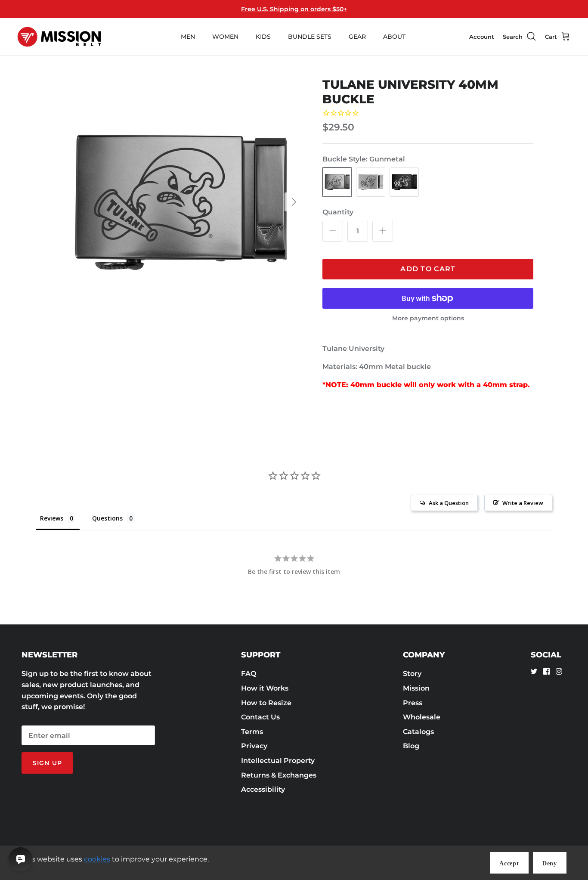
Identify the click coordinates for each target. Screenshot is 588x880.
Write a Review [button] (522, 503)
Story (412, 673)
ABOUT (394, 36)
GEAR (357, 36)
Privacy (254, 746)
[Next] (294, 201)
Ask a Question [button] (449, 503)
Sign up (47, 763)
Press (412, 703)
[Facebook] (546, 671)
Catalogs (418, 732)
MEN (188, 36)
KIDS (263, 36)
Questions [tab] (107, 518)
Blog (411, 746)
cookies (97, 859)
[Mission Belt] (59, 37)
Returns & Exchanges (278, 775)
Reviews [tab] (51, 518)
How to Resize (266, 703)
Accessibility (263, 789)
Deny (549, 863)
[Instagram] (559, 671)
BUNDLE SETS (309, 36)
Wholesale (421, 717)
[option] (179, 202)
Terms (252, 732)
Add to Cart (427, 269)
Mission (416, 688)
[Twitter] (534, 671)
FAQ (248, 673)
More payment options (428, 318)
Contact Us (260, 717)
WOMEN (225, 36)
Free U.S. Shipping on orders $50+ (294, 9)
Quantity (337, 212)
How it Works (264, 688)
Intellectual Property (278, 760)
